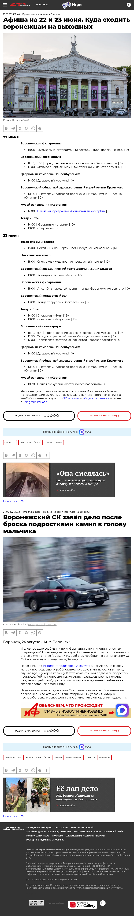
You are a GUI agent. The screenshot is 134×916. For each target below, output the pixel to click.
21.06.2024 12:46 (11, 14)
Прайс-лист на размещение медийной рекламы (78, 836)
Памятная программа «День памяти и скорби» (71, 211)
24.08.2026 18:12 (11, 512)
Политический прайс (37, 836)
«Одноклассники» (96, 398)
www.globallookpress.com (42, 624)
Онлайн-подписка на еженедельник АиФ (48, 832)
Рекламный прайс (114, 832)
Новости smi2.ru (14, 501)
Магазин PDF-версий (82, 828)
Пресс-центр (61, 828)
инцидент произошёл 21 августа (66, 666)
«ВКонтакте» (70, 398)
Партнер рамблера (56, 903)
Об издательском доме (39, 828)
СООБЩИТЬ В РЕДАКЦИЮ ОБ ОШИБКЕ (45, 840)
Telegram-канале (35, 402)
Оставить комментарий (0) (104, 416)
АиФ (26, 120)
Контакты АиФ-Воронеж (87, 832)
